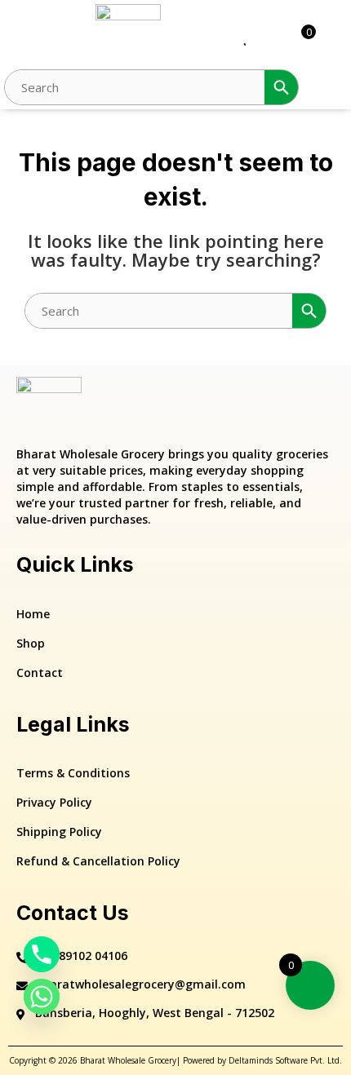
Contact (39, 672)
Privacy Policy (54, 802)
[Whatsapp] (42, 997)
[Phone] (42, 954)
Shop (30, 643)
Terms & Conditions (73, 773)
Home (33, 614)
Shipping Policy (59, 831)
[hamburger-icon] (22, 36)
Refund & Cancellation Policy (98, 861)
